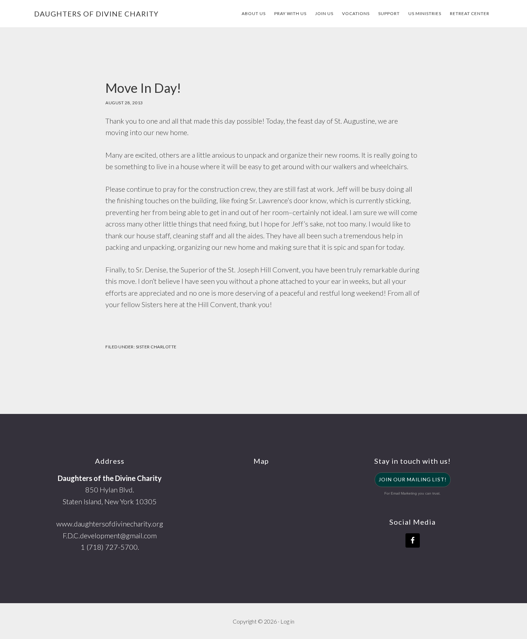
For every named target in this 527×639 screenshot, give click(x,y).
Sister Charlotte (156, 346)
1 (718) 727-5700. (110, 547)
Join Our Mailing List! (413, 479)
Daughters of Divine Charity (96, 13)
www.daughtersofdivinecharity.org (109, 523)
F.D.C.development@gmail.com (110, 535)
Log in (287, 621)
